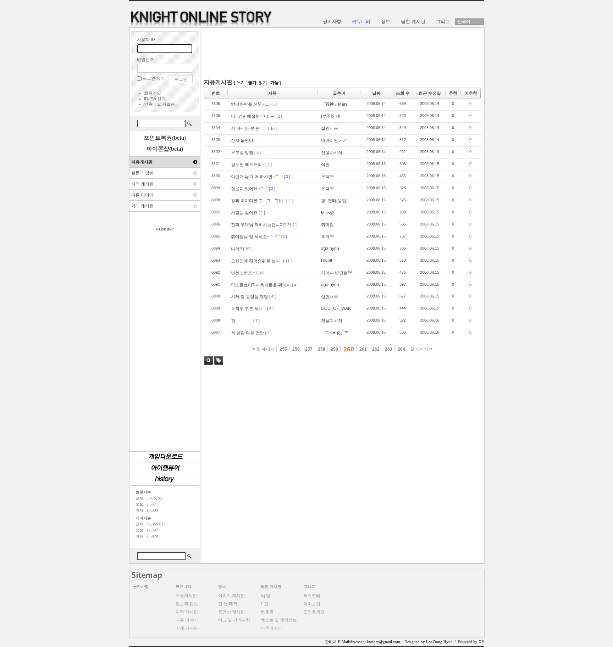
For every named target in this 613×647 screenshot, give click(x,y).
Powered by (471, 642)
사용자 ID (146, 39)
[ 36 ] (247, 249)
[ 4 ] (289, 201)
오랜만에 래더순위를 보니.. (256, 260)
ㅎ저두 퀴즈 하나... (248, 308)
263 (388, 349)
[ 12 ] (282, 237)
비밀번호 (145, 59)
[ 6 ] (272, 297)
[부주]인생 (330, 116)
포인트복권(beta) (165, 138)
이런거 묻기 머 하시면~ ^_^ (257, 176)
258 (321, 349)
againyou (330, 248)
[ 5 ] (273, 104)
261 (363, 349)
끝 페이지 (419, 349)
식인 (325, 164)
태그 (218, 360)
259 (334, 349)
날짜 (376, 93)
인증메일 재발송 (159, 104)
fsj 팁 (265, 595)
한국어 (464, 21)
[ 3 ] (287, 176)
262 (376, 349)
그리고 (309, 586)
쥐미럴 (327, 224)
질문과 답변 (142, 173)
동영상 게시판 (231, 611)
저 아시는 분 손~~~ (249, 128)
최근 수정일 (430, 93)
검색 (208, 360)
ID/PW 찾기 (155, 98)
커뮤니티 (183, 586)
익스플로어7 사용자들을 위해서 (261, 285)
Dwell (326, 260)
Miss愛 (327, 212)
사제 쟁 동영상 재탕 (249, 296)
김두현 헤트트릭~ (247, 164)
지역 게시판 (142, 184)
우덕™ (327, 176)
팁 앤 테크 (227, 603)
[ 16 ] (272, 128)
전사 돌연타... (243, 140)
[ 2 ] (279, 116)
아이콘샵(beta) (165, 149)
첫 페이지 (265, 349)
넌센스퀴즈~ (243, 272)
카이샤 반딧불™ (336, 272)
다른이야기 (271, 628)
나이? (236, 248)
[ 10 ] (260, 273)
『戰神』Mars (334, 104)
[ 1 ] (262, 213)
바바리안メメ (334, 140)
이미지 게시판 (231, 595)
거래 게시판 (142, 205)
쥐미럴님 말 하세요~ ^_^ (254, 236)
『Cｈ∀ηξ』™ (334, 332)
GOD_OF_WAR (336, 308)
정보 (222, 586)
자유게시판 (142, 162)
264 (401, 349)
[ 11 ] (287, 261)
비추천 (470, 93)
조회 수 (403, 93)
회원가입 (152, 93)
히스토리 (311, 595)
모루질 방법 (242, 152)
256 (296, 349)
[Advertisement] (165, 338)
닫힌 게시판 (271, 586)
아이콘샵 (311, 603)
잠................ (241, 320)
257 (309, 349)
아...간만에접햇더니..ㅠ (253, 116)
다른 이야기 (142, 195)
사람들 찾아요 (244, 212)
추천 (453, 93)
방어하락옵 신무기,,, (250, 104)
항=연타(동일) (334, 200)
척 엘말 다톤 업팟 (247, 332)
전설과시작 (331, 152)
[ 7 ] (256, 321)
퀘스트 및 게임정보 (279, 620)
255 (283, 349)
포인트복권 (314, 611)
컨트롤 (267, 611)
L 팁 (265, 603)
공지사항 (141, 586)
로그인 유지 (154, 78)
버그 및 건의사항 (234, 620)
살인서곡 (329, 128)
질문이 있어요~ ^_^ (249, 188)
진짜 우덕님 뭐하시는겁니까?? (260, 224)
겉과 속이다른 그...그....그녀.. (258, 200)
